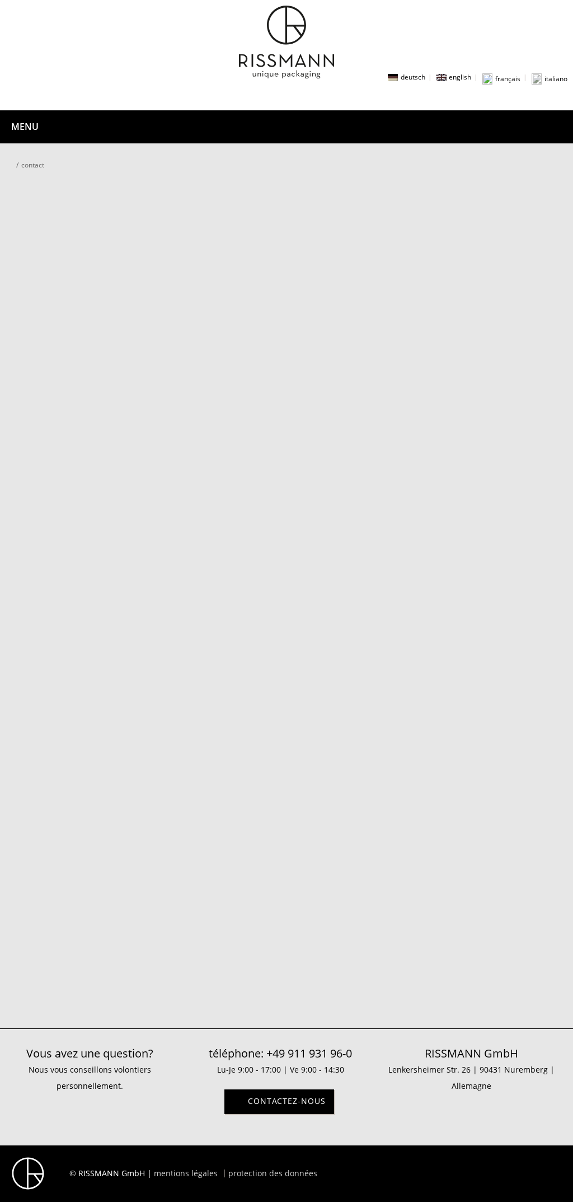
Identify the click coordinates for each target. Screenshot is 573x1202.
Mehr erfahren (286, 843)
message (212, 524)
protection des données (272, 1173)
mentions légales (186, 1173)
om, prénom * (222, 309)
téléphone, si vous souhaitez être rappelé (273, 413)
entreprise (216, 358)
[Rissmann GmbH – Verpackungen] (286, 42)
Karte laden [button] (286, 865)
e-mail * (211, 469)
